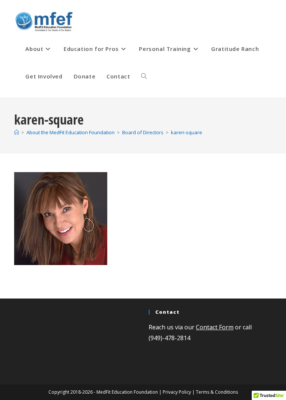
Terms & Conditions (217, 392)
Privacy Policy (177, 392)
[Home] (16, 132)
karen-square (186, 132)
